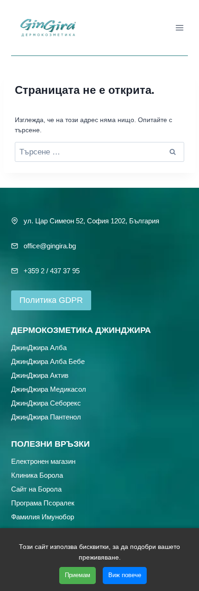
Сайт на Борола (36, 489)
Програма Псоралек (43, 503)
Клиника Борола (37, 475)
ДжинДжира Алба (39, 347)
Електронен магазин (43, 461)
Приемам (77, 575)
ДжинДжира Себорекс (46, 403)
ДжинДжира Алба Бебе (48, 361)
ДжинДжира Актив (39, 375)
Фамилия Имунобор (42, 517)
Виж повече (124, 575)
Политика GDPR (51, 300)
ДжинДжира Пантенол (46, 417)
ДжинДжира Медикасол (48, 389)
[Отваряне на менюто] (179, 27)
